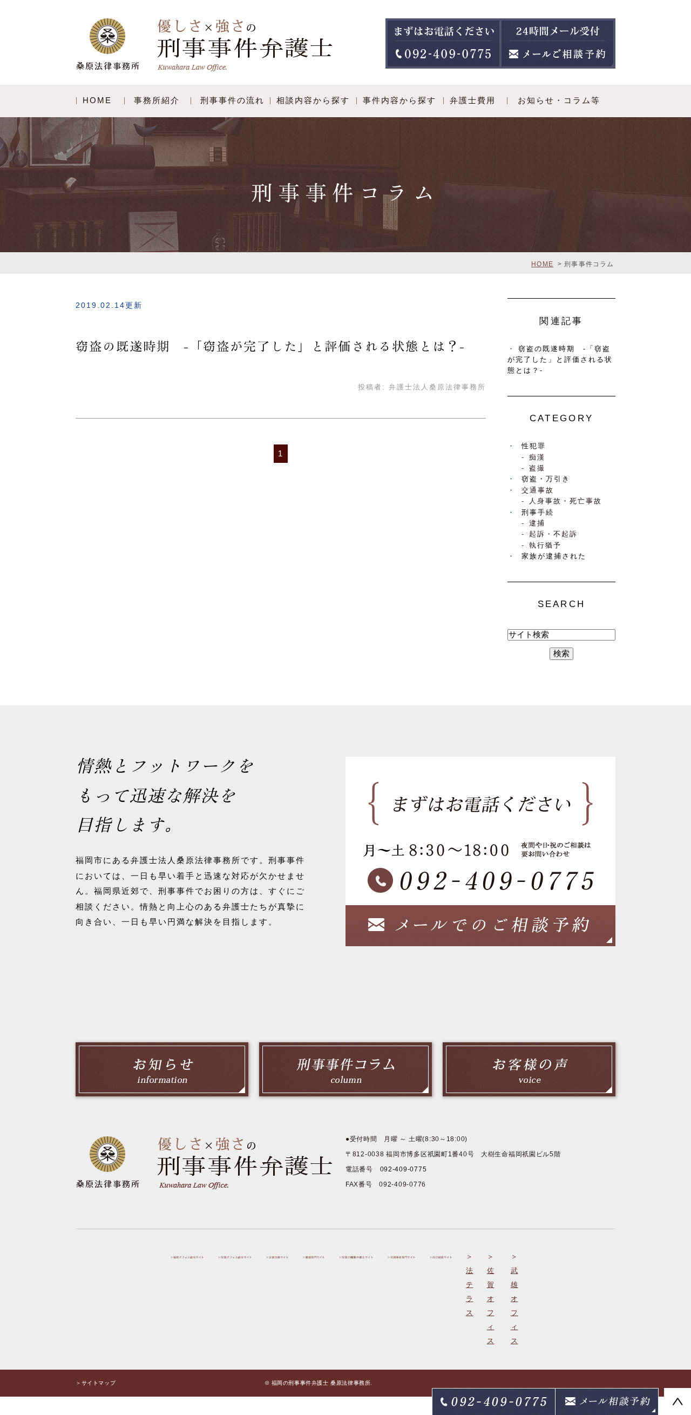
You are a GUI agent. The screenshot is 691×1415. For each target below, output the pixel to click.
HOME (97, 100)
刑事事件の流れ (232, 100)
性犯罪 (533, 446)
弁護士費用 (473, 100)
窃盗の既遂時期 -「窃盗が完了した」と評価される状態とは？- (270, 346)
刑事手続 (537, 512)
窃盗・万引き (545, 479)
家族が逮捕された (553, 556)
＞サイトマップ (96, 1383)
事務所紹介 (157, 100)
